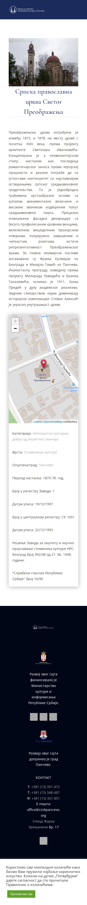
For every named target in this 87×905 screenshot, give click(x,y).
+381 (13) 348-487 (45, 792)
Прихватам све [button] (21, 894)
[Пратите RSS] (53, 717)
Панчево (46, 465)
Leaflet (38, 421)
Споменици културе (40, 452)
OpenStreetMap (53, 421)
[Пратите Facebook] (34, 717)
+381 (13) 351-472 (45, 786)
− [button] (15, 328)
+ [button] (15, 321)
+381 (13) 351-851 (46, 798)
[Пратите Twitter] (43, 717)
